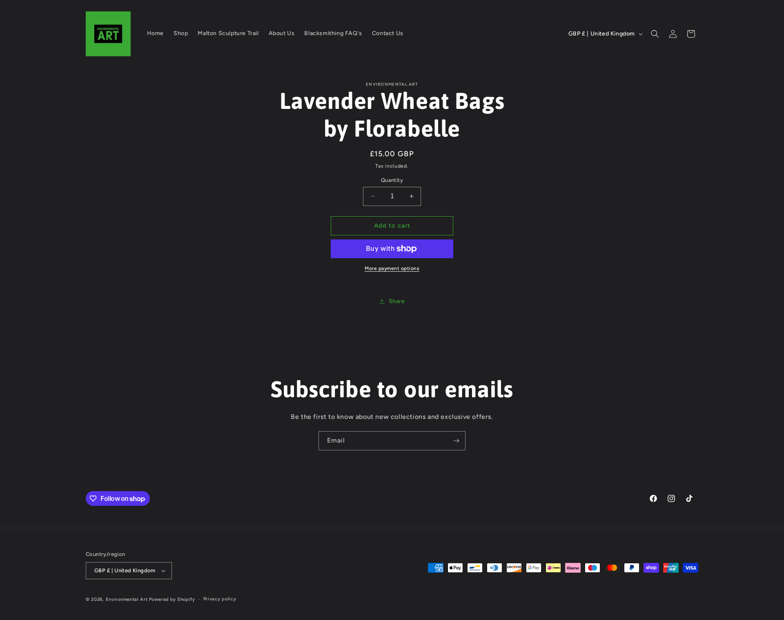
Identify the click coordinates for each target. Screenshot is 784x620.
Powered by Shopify (172, 599)
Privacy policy (219, 599)
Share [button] (397, 301)
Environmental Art (127, 599)
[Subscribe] (456, 440)
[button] (655, 34)
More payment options (392, 268)
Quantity (392, 180)
